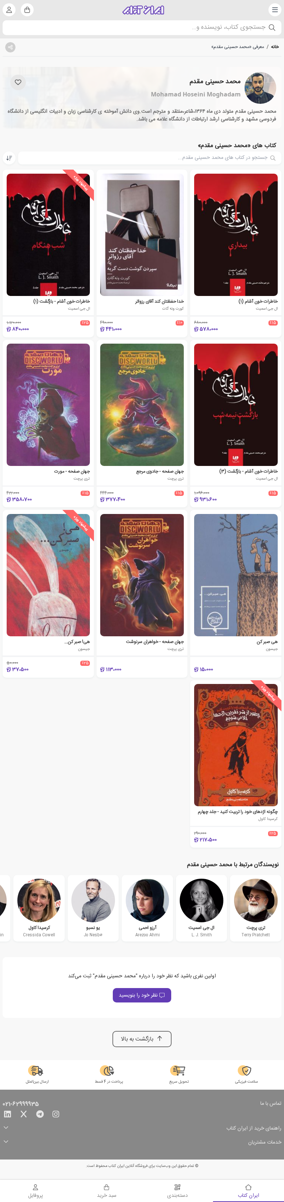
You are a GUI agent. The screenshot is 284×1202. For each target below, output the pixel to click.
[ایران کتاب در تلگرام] (40, 1115)
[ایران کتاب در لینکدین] (7, 1115)
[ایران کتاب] (143, 10)
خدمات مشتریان (264, 1143)
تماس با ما (270, 1104)
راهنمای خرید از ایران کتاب (253, 1129)
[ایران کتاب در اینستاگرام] (56, 1115)
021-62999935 (21, 1104)
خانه (275, 47)
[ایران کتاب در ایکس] (23, 1115)
